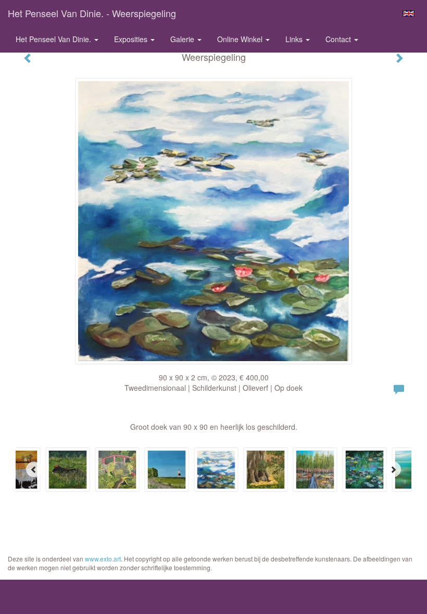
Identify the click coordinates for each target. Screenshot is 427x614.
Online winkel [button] (241, 39)
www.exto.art (103, 558)
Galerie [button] (183, 39)
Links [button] (295, 39)
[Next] (393, 469)
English (409, 13)
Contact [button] (339, 39)
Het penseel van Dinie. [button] (54, 39)
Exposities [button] (131, 39)
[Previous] (34, 469)
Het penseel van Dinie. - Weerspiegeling (92, 13)
